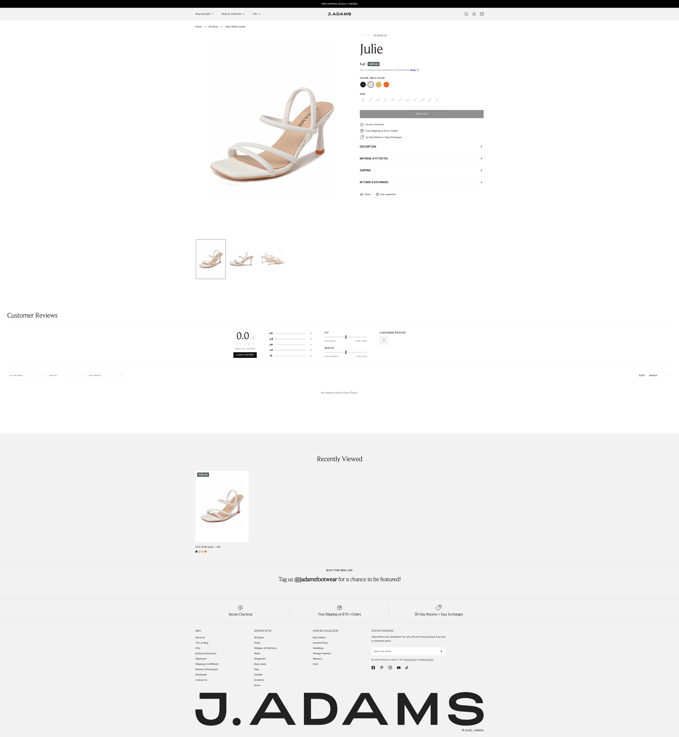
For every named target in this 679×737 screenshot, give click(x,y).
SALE (315, 664)
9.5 (422, 99)
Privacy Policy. (427, 659)
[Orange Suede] (205, 552)
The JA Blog (201, 642)
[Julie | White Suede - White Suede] (371, 84)
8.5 (407, 99)
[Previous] (204, 136)
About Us (200, 637)
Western (317, 658)
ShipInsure (201, 658)
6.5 (377, 99)
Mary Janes (260, 664)
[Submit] (441, 651)
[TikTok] (407, 667)
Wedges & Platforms (265, 648)
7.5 (392, 99)
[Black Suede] (196, 552)
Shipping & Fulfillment (207, 664)
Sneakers (259, 679)
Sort (642, 376)
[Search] (466, 14)
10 (430, 99)
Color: (372, 78)
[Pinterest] (382, 668)
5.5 (363, 99)
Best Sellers (319, 637)
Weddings (318, 648)
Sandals (258, 674)
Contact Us (201, 679)
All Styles (259, 637)
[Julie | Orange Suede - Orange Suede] (386, 84)
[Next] (341, 136)
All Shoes (213, 26)
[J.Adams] (339, 14)
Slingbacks (260, 658)
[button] (482, 14)
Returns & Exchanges (206, 669)
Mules (257, 653)
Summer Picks (320, 642)
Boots (257, 685)
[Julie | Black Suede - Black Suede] (363, 84)
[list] (272, 135)
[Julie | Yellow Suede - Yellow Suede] (378, 84)
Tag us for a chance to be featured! (339, 580)
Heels (257, 642)
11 (437, 99)
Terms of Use (410, 659)
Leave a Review (245, 355)
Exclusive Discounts (205, 653)
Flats (256, 669)
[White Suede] (199, 552)
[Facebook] (373, 668)
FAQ (197, 648)
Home (198, 26)
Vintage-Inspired (322, 653)
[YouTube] (398, 668)
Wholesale (201, 674)
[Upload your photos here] (384, 340)
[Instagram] (390, 668)
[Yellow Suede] (202, 552)
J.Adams (478, 730)
